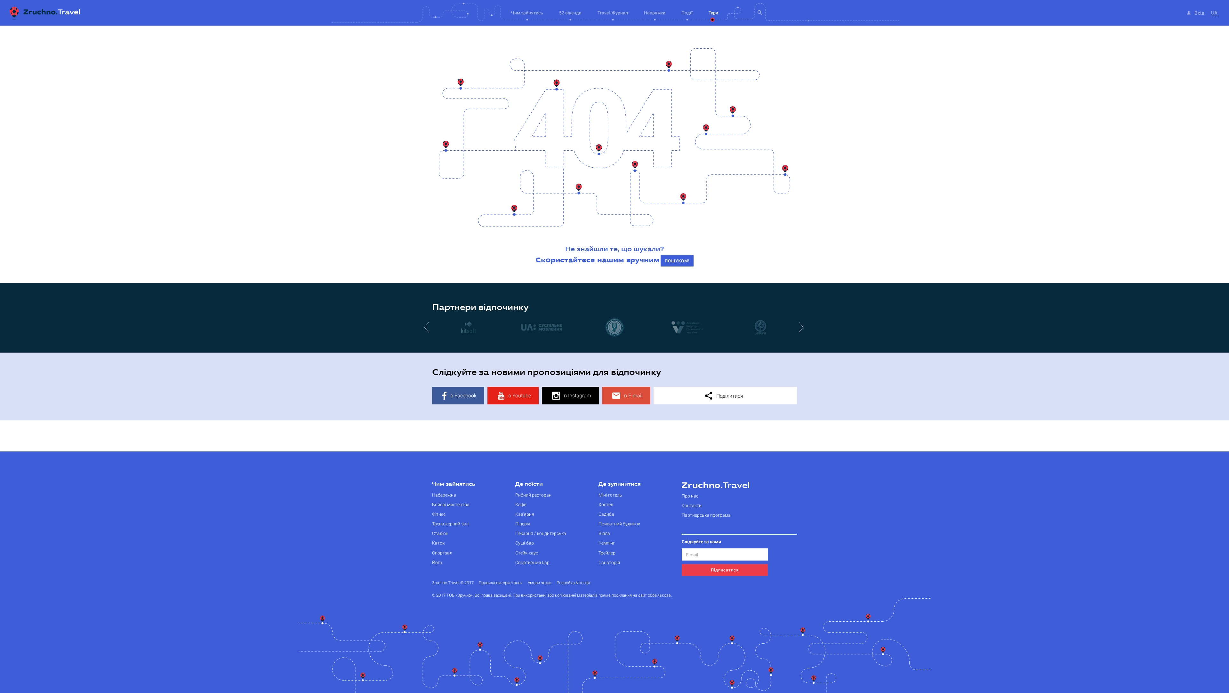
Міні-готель (610, 495)
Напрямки (654, 13)
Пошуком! (677, 261)
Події (687, 13)
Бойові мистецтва (451, 504)
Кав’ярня (524, 514)
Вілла (604, 533)
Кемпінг (606, 543)
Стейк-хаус (526, 553)
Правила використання (501, 582)
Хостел (605, 504)
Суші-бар (524, 543)
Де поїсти (529, 484)
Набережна (444, 495)
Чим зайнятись (453, 484)
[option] (468, 327)
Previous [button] (427, 327)
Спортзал (442, 553)
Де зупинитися (619, 484)
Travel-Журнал (613, 13)
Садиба (606, 514)
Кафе (520, 504)
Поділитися (729, 395)
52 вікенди (570, 13)
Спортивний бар (532, 562)
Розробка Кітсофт (573, 582)
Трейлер (606, 553)
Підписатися (725, 570)
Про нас (690, 496)
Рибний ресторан (533, 495)
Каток (438, 543)
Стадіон (440, 533)
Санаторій (609, 562)
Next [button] (802, 327)
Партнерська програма (706, 515)
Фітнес (439, 514)
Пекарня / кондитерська (540, 533)
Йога (437, 562)
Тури (713, 13)
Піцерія (522, 524)
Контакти (692, 505)
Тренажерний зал (450, 524)
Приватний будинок (619, 524)
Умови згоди (539, 582)
